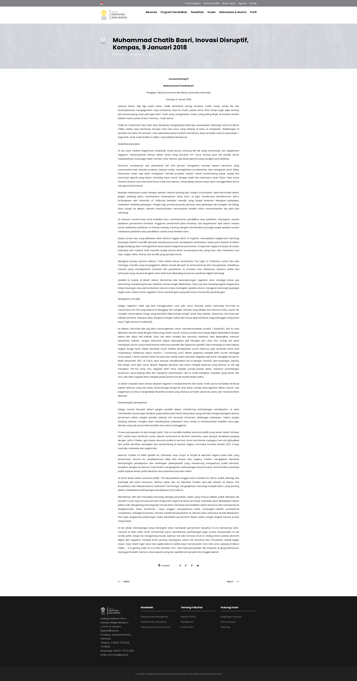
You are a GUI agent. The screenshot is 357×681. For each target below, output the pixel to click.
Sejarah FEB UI (188, 616)
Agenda (242, 3)
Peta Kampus (228, 621)
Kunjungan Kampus (231, 616)
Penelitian (197, 12)
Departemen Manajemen (154, 616)
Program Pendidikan (174, 12)
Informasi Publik (211, 3)
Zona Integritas (193, 3)
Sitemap (225, 627)
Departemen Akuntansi (153, 621)
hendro (120, 54)
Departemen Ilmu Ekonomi (155, 627)
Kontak (253, 3)
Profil (253, 12)
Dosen (212, 12)
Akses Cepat (229, 3)
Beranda (151, 12)
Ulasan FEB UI (136, 54)
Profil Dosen (187, 627)
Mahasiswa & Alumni (232, 12)
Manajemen (187, 621)
